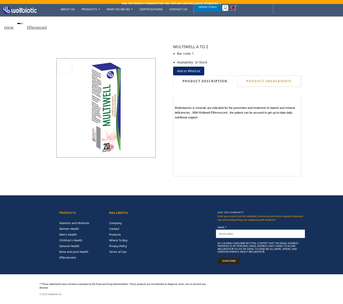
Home (8, 27)
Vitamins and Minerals (74, 223)
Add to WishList (188, 71)
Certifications (151, 9)
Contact (114, 229)
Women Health (69, 229)
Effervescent (37, 27)
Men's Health (68, 234)
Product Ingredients (269, 81)
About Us (68, 9)
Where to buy (208, 7)
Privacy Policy (118, 246)
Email (222, 227)
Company (115, 223)
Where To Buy (118, 240)
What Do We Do (119, 9)
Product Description (204, 81)
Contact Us (178, 9)
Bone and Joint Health (73, 252)
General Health (69, 246)
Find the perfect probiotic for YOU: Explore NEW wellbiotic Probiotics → (172, 3)
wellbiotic (118, 213)
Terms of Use (117, 252)
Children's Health (70, 240)
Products (89, 9)
